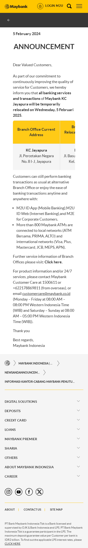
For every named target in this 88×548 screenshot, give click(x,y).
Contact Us (32, 509)
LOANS (10, 430)
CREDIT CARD (15, 420)
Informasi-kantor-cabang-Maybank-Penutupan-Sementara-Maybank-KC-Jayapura (40, 381)
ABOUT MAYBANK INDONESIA (29, 467)
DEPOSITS (13, 411)
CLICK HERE (12, 543)
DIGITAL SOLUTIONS (21, 401)
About (10, 509)
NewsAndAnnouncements (22, 372)
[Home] (7, 363)
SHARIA (11, 448)
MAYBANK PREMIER (21, 439)
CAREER (11, 476)
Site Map (56, 509)
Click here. (54, 262)
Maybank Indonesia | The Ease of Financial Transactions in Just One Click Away (36, 363)
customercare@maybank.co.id (46, 293)
